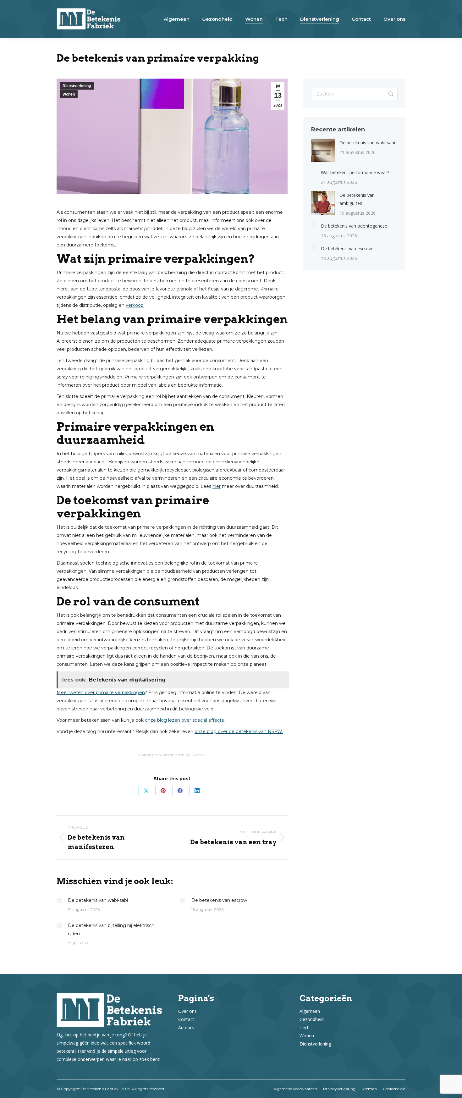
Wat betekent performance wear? (355, 172)
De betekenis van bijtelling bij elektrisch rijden (111, 929)
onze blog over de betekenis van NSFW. (239, 731)
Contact (186, 1019)
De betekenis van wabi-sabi (98, 900)
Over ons (187, 1011)
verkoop (135, 305)
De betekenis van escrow (219, 900)
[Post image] (59, 900)
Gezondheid (312, 1019)
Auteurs (186, 1027)
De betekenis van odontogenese (354, 226)
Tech (305, 1027)
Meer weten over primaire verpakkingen (101, 692)
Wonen (69, 94)
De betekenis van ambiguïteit (357, 199)
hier (216, 486)
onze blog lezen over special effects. (185, 720)
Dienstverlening (77, 86)
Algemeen (310, 1011)
